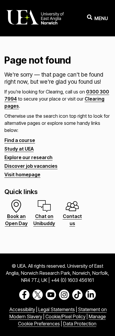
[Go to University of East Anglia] (35, 18)
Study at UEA (19, 149)
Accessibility (22, 309)
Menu (101, 18)
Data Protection (79, 324)
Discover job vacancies (31, 166)
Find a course (19, 140)
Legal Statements (56, 309)
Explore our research (28, 157)
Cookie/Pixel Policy (65, 316)
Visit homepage (22, 174)
